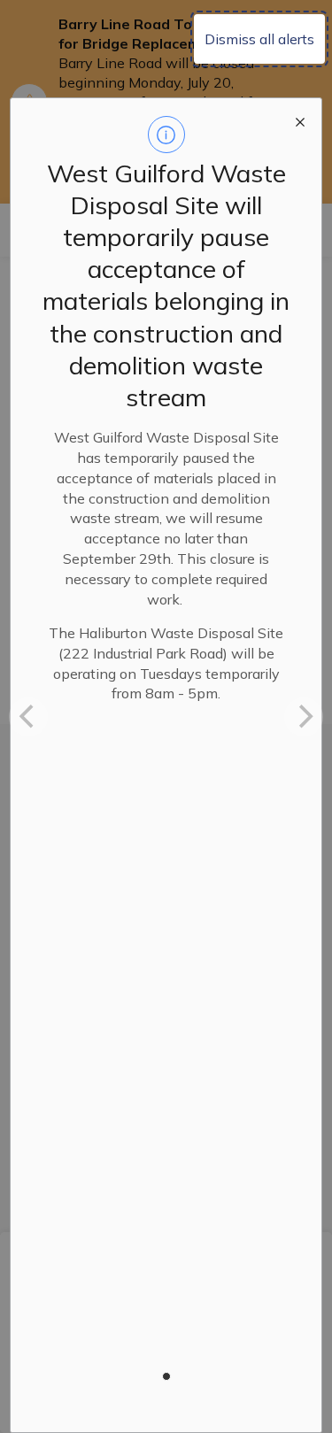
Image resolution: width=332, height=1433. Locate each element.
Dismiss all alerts (259, 39)
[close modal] (300, 119)
